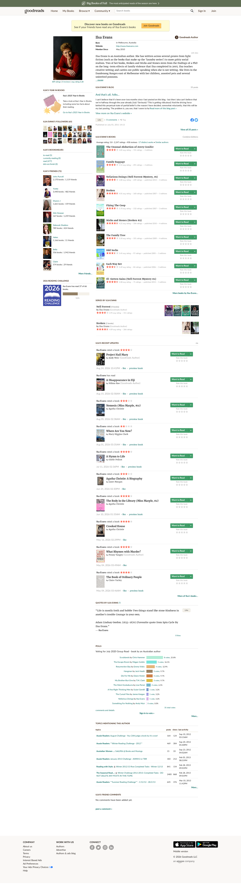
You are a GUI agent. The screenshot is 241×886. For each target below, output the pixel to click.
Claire (55, 262)
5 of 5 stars (191, 155)
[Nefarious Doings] (100, 186)
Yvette (55, 189)
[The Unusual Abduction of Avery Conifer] (100, 157)
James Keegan (139, 694)
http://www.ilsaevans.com (127, 46)
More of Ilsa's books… (188, 596)
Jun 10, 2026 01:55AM (108, 514)
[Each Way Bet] (100, 274)
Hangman (128, 671)
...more (99, 80)
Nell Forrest (103, 306)
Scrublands (124, 657)
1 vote (152, 690)
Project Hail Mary (117, 354)
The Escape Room (121, 662)
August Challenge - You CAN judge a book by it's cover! (134, 736)
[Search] (192, 10)
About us (27, 846)
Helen (55, 237)
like (124, 368)
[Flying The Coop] (100, 216)
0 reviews (66, 82)
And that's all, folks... (108, 94)
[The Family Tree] (100, 245)
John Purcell (58, 177)
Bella (55, 250)
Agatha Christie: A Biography (124, 478)
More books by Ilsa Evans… (185, 293)
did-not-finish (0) (50, 164)
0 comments (111, 120)
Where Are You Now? (119, 431)
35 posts (194, 87)
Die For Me (126, 676)
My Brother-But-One (124, 680)
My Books (68, 11)
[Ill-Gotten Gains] (100, 288)
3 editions (163, 208)
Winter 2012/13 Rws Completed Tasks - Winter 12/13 (139, 767)
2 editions (148, 150)
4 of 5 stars (188, 155)
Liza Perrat (140, 685)
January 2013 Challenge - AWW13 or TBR (128, 759)
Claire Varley (115, 580)
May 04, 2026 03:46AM (108, 591)
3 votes (157, 671)
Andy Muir (140, 703)
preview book (136, 368)
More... (194, 716)
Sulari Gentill (139, 690)
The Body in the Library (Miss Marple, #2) (132, 500)
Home (54, 11)
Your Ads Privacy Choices (36, 867)
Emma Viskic (139, 667)
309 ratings (56, 82)
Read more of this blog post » (163, 108)
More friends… (85, 274)
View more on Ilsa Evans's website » (114, 113)
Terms (26, 853)
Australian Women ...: (105, 751)
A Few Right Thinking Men (119, 690)
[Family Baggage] (100, 172)
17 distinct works (146, 142)
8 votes (167, 657)
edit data (194, 53)
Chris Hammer (138, 657)
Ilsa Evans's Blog (105, 87)
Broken (100, 323)
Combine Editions (190, 137)
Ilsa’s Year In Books (54, 90)
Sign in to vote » (147, 713)
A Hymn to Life (115, 456)
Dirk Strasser (58, 213)
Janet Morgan (115, 482)
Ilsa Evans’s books (106, 137)
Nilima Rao (114, 383)
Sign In (202, 11)
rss (197, 343)
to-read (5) (47, 155)
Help (25, 871)
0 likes (178, 635)
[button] (84, 11)
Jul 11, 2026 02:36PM (107, 467)
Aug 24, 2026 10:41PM (108, 368)
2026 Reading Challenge (56, 281)
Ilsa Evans (101, 350)
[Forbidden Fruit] (186, 316)
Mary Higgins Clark (118, 434)
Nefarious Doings (125, 699)
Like (99, 120)
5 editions (163, 194)
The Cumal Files (123, 694)
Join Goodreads (151, 26)
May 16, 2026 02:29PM (108, 540)
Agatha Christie (116, 408)
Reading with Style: (104, 767)
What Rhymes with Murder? (123, 551)
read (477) (47, 161)
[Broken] (100, 201)
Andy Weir (114, 358)
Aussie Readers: (103, 736)
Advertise (61, 850)
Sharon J (56, 201)
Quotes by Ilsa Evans (107, 603)
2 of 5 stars (183, 155)
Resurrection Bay (123, 667)
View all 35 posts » (189, 130)
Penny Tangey (116, 555)
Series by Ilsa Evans (106, 300)
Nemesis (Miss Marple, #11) (123, 405)
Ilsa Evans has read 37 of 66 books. (75, 287)
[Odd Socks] (100, 259)
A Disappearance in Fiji (120, 380)
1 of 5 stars (181, 155)
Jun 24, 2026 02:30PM (108, 489)
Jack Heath (140, 671)
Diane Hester (139, 676)
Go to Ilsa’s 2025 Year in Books (76, 112)
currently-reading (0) (51, 158)
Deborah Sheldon (60, 225)
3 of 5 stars (186, 155)
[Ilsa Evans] (67, 79)
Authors (60, 846)
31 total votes (169, 708)
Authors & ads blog (66, 853)
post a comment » (104, 809)
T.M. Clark (140, 680)
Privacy (26, 857)
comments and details (105, 710)
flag (124, 120)
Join (213, 11)
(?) (119, 603)
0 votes (150, 703)
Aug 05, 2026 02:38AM (108, 419)
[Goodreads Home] (34, 11)
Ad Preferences (30, 864)
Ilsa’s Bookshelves (53, 150)
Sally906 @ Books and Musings (128, 751)
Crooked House (115, 526)
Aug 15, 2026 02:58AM (108, 394)
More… (194, 788)
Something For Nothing (122, 703)
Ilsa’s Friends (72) (52, 171)
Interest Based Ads (32, 860)
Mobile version (180, 851)
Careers (26, 850)
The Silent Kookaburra (123, 685)
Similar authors (161, 142)
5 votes (161, 662)
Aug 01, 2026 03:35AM (108, 445)
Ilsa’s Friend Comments (108, 795)
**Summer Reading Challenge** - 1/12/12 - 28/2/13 (132, 782)
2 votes (155, 685)
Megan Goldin (138, 662)
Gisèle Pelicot (115, 459)
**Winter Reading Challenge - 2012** (126, 743)
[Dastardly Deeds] (195, 316)
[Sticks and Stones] (100, 230)
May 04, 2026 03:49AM (108, 565)
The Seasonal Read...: (105, 773)
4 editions (163, 180)
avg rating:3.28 (77, 82)
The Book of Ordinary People (124, 577)
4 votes (159, 667)
